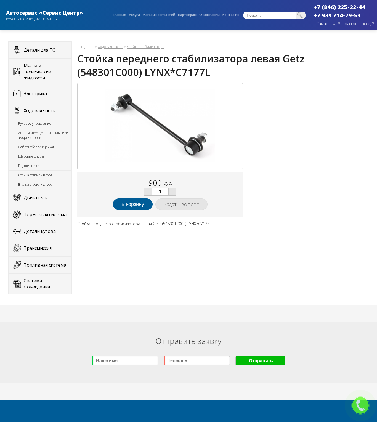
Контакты (230, 14)
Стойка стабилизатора (35, 175)
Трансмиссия (38, 248)
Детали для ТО (40, 50)
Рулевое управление (34, 123)
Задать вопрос (181, 204)
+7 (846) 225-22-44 (339, 7)
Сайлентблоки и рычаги (37, 147)
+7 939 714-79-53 (337, 15)
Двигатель (35, 198)
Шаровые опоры (31, 156)
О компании (209, 14)
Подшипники (28, 165)
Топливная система (45, 265)
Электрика (35, 94)
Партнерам (187, 14)
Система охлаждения (37, 284)
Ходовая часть (39, 110)
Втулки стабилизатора (35, 184)
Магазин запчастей (159, 14)
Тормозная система (45, 214)
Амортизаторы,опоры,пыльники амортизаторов (43, 135)
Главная (119, 14)
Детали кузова (40, 231)
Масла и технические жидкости (37, 72)
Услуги (134, 14)
